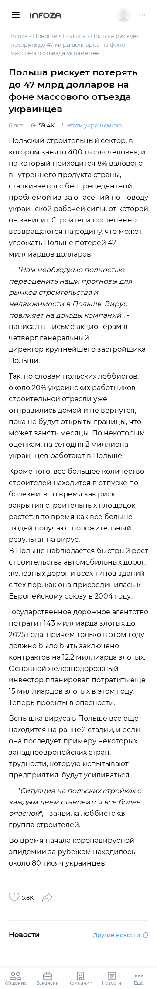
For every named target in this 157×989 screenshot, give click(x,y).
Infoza (45, 16)
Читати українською (92, 125)
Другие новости (116, 934)
